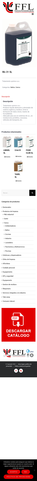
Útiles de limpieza (9, 259)
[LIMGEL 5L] (7, 142)
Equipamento (7, 280)
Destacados (7, 207)
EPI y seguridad (8, 276)
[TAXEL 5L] (18, 166)
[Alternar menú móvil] (33, 14)
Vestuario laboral (9, 301)
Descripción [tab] (6, 97)
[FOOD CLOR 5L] (29, 142)
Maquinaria (6, 289)
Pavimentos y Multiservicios (15, 247)
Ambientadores (10, 226)
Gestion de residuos (10, 284)
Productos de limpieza (10, 211)
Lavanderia (9, 243)
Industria (8, 238)
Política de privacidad (18, 477)
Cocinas (8, 234)
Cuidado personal (9, 268)
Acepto (13, 472)
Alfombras (6, 263)
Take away (6, 297)
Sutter (6, 219)
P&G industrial (9, 214)
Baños (13, 87)
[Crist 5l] (18, 142)
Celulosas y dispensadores (12, 255)
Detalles (8, 157)
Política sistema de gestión (22, 366)
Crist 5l (18, 150)
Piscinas (8, 251)
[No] (34, 470)
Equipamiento (7, 272)
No (25, 472)
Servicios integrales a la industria (14, 293)
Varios (18, 87)
